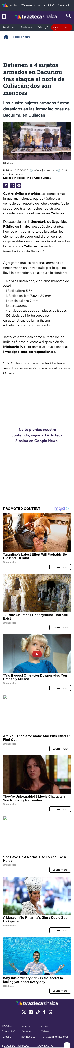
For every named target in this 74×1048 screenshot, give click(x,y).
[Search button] (68, 17)
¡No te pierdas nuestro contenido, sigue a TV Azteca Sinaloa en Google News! (37, 435)
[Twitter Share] (5, 185)
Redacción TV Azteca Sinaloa (34, 177)
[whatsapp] (51, 1013)
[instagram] (30, 1013)
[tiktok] (37, 1013)
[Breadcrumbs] (7, 36)
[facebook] (44, 1013)
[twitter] (24, 1013)
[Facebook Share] (18, 185)
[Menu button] (4, 17)
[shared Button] (12, 185)
